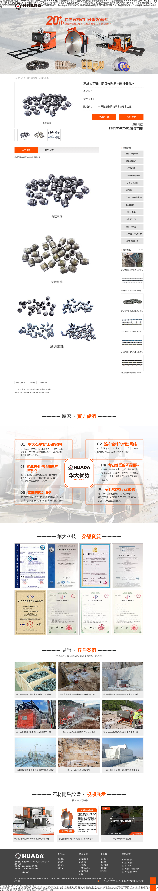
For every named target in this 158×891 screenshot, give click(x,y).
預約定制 (131, 116)
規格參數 (49, 150)
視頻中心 (61, 868)
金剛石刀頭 (131, 219)
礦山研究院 (104, 865)
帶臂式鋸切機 (132, 241)
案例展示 (61, 865)
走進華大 (104, 854)
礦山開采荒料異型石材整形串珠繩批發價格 (35, 392)
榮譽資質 (103, 868)
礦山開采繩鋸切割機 (129, 868)
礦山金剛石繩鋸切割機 (129, 859)
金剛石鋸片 (131, 212)
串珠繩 (32, 383)
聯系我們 (103, 871)
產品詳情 (26, 150)
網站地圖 (18, 881)
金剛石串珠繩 (43, 78)
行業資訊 (61, 859)
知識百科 (61, 862)
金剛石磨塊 (131, 227)
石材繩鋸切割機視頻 (129, 871)
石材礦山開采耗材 (134, 234)
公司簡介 (103, 859)
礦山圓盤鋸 (131, 161)
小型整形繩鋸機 (133, 175)
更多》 (141, 250)
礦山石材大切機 (127, 862)
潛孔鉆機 (130, 205)
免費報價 (104, 116)
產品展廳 (34, 78)
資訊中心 (62, 854)
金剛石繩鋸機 (132, 154)
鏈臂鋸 (129, 190)
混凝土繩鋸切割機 (134, 197)
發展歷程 (103, 862)
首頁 (28, 78)
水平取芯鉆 (131, 168)
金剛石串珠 (43, 383)
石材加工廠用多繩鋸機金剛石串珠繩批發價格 (36, 389)
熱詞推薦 (126, 854)
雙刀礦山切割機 (127, 865)
